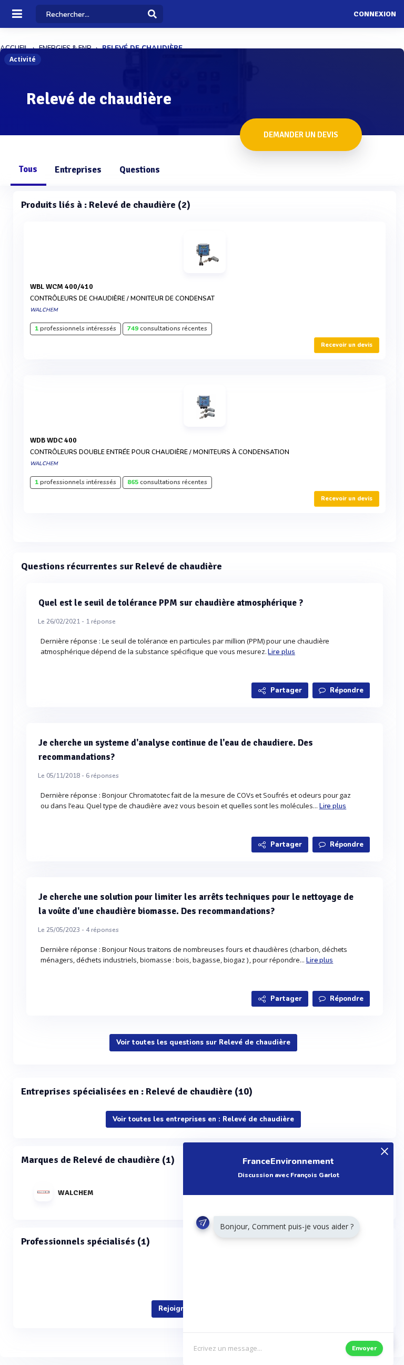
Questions (139, 169)
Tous (27, 169)
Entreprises (78, 169)
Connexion (375, 14)
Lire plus (281, 652)
